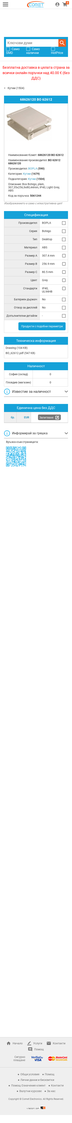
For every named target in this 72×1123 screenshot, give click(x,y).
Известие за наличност (31, 391)
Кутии (11, 88)
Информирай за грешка (30, 433)
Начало (18, 1043)
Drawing (11, 347)
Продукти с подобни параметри (42, 326)
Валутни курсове (30, 1091)
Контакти (59, 1043)
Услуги (37, 1043)
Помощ (39, 1049)
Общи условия (29, 1074)
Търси (62, 43)
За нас (51, 1091)
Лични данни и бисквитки (37, 1079)
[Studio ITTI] (36, 1108)
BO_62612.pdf (15, 353)
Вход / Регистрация (57, 4)
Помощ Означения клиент (28, 1085)
